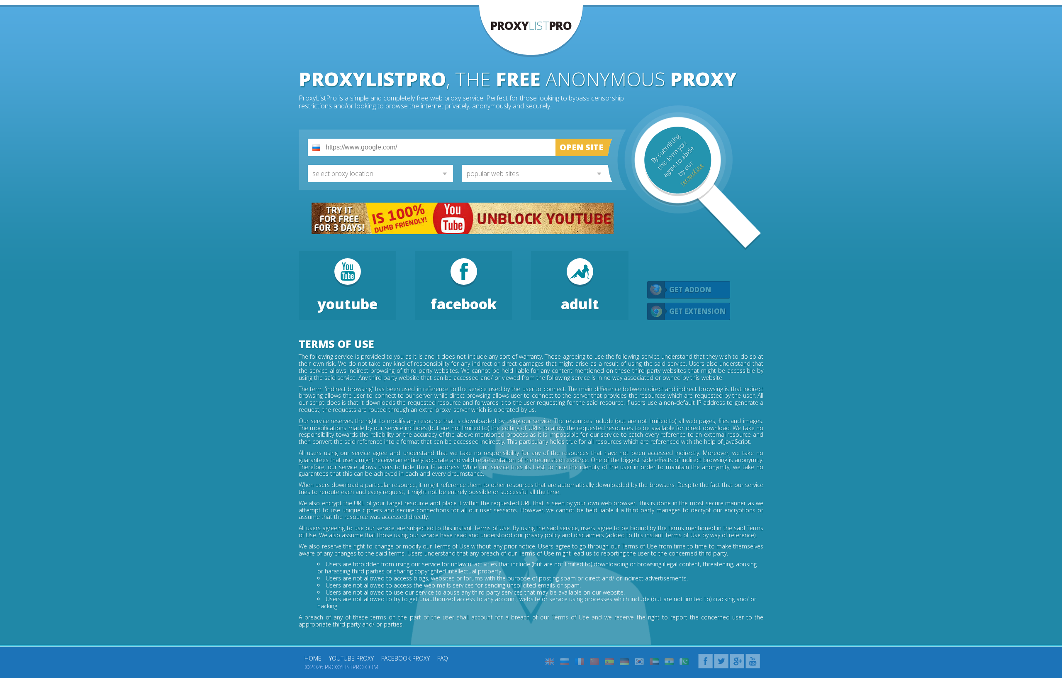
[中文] (594, 661)
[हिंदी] (669, 661)
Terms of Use (691, 174)
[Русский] (564, 661)
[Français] (579, 661)
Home (313, 658)
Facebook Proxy (405, 658)
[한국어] (639, 661)
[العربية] (654, 661)
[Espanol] (609, 661)
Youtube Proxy (351, 658)
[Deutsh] (624, 661)
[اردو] (684, 661)
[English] (549, 661)
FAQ (442, 658)
